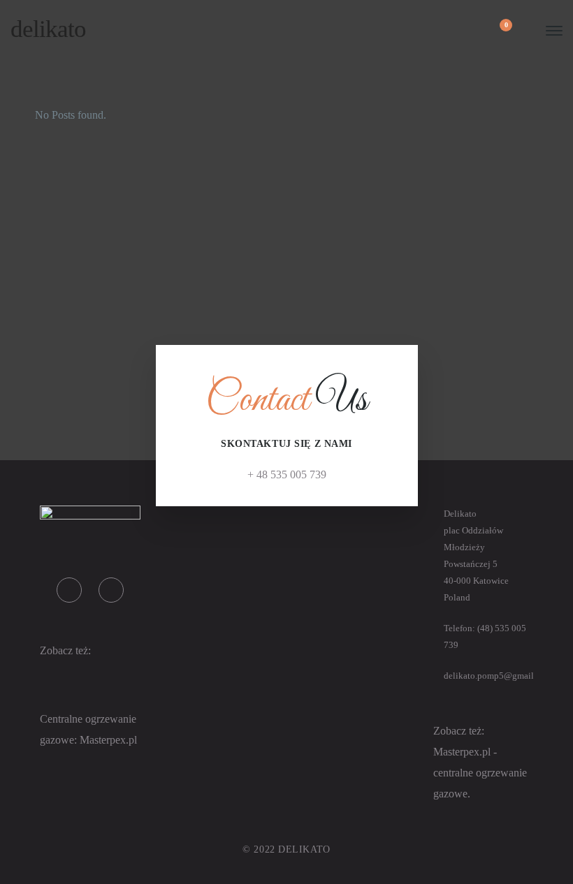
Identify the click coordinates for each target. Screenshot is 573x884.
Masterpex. (104, 740)
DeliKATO (48, 29)
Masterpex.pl (463, 752)
